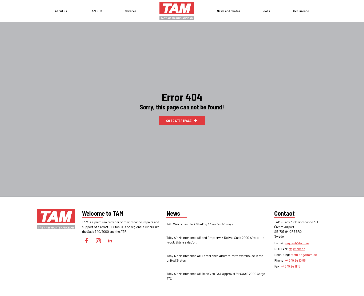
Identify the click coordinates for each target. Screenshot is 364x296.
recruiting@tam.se (304, 255)
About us (61, 11)
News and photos (228, 11)
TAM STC (96, 11)
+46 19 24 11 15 (290, 266)
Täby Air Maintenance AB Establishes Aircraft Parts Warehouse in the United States (214, 258)
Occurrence (301, 11)
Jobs (266, 11)
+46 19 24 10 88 (295, 260)
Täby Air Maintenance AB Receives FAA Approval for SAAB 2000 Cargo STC (215, 276)
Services (130, 11)
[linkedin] (110, 240)
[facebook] (86, 240)
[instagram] (98, 240)
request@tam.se (297, 243)
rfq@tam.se (297, 249)
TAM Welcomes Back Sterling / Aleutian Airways (199, 224)
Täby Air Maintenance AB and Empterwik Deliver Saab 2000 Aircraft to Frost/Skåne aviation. (215, 239)
